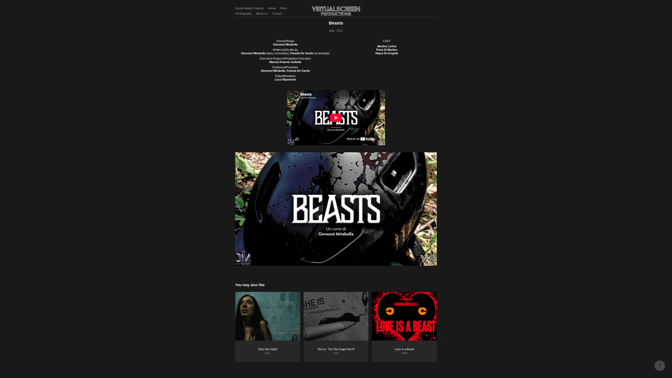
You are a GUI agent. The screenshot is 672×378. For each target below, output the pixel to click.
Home (272, 8)
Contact (277, 13)
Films (283, 8)
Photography (243, 13)
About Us (262, 13)
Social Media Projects (249, 8)
